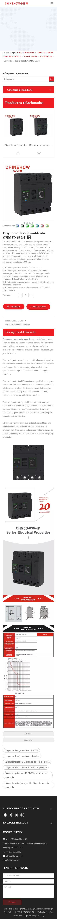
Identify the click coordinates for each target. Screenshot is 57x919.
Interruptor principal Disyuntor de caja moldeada (27, 762)
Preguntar (15, 306)
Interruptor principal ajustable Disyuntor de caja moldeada (27, 785)
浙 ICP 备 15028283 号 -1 (25, 912)
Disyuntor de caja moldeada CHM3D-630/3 (41, 145)
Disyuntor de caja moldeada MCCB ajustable (26, 767)
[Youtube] (16, 815)
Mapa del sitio (29, 916)
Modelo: (8, 321)
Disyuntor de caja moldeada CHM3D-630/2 (16, 145)
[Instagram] (22, 815)
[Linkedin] (10, 815)
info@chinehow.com (11, 860)
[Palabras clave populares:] (51, 79)
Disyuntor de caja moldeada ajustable (22, 756)
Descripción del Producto (20, 332)
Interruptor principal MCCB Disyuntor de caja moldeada (26, 775)
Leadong (40, 916)
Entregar (12, 902)
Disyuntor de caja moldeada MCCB (21, 750)
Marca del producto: (13, 325)
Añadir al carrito (38, 306)
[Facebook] (5, 815)
